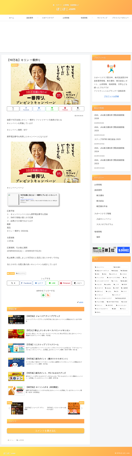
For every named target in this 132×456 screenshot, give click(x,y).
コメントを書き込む (45, 430)
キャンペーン (21, 273)
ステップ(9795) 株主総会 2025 (107, 139)
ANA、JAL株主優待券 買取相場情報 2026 (109, 116)
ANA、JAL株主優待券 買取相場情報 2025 (109, 129)
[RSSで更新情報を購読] (48, 295)
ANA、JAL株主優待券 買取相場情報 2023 (109, 161)
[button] (78, 108)
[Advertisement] (66, 37)
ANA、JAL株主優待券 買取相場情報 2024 (109, 149)
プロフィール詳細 (111, 96)
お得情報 (11, 273)
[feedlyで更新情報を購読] (43, 295)
